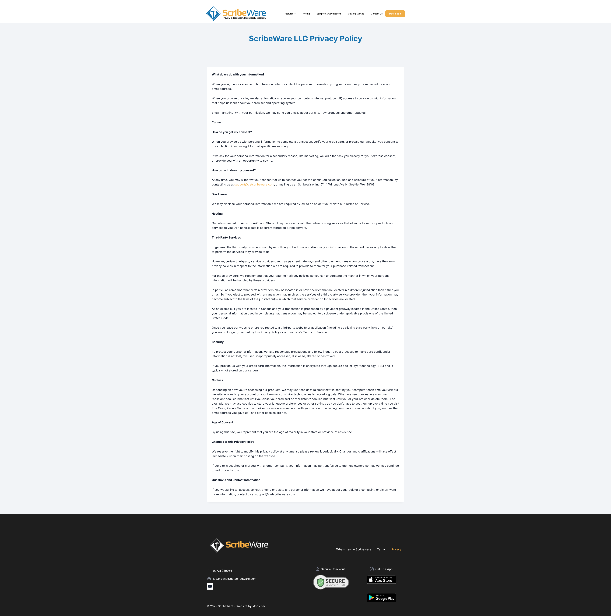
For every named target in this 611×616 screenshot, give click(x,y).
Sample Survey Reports (329, 13)
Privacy (396, 549)
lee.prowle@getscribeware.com (234, 578)
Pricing (306, 13)
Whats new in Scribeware (353, 549)
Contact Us (377, 13)
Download (395, 13)
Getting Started (356, 13)
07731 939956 (222, 570)
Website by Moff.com (250, 606)
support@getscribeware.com (254, 184)
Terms (381, 549)
